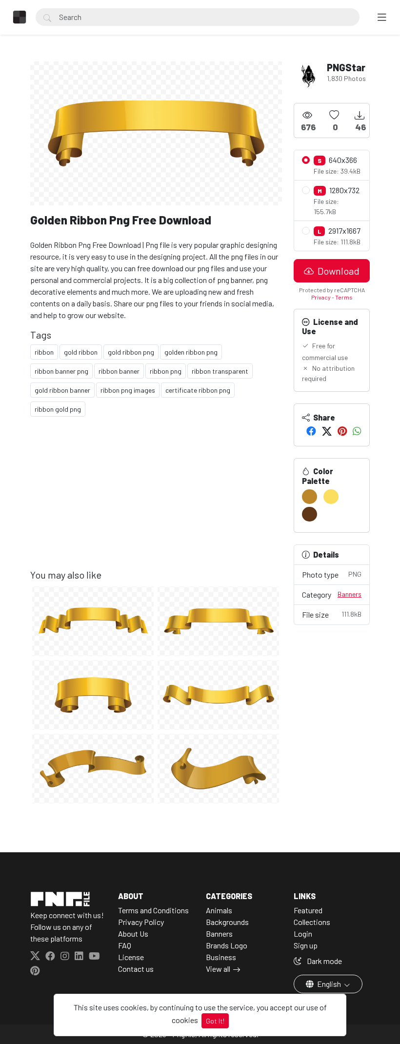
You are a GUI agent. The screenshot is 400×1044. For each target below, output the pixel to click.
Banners (349, 594)
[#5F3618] (309, 514)
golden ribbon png (191, 352)
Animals (219, 910)
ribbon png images (127, 390)
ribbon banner (119, 371)
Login (303, 933)
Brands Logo (226, 945)
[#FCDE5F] (331, 496)
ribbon (44, 352)
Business (221, 957)
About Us (133, 933)
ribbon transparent (220, 371)
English (329, 983)
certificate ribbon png (197, 390)
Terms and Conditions (153, 910)
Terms (344, 297)
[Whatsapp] (357, 431)
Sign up (306, 945)
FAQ (124, 945)
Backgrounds (227, 921)
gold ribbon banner (62, 390)
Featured (308, 910)
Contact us (136, 968)
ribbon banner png (61, 371)
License (131, 957)
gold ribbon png (131, 352)
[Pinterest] (342, 431)
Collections (312, 921)
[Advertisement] (156, 500)
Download (338, 271)
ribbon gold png (58, 409)
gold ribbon (81, 352)
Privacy (321, 297)
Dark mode (323, 960)
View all (218, 968)
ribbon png (165, 371)
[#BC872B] (309, 496)
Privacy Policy (141, 921)
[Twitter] (327, 431)
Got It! (215, 1021)
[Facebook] (311, 431)
